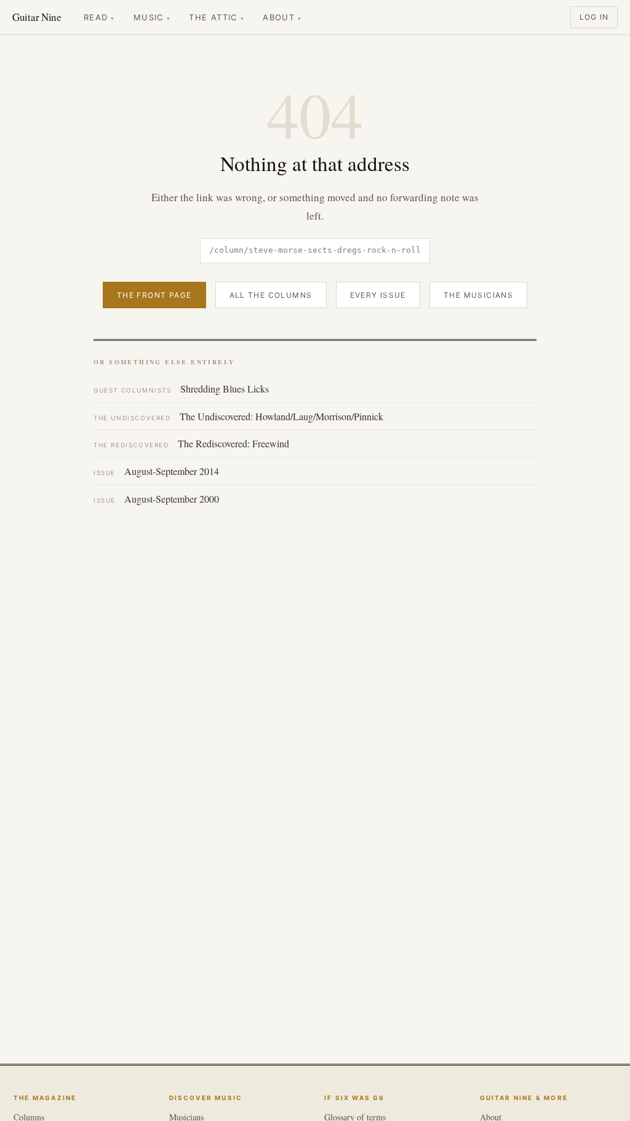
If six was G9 (354, 1097)
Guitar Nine (37, 17)
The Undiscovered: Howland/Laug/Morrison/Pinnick (238, 416)
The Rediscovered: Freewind (191, 443)
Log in (594, 17)
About (282, 17)
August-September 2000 (156, 498)
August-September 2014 (156, 471)
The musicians (478, 295)
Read (99, 17)
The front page (154, 295)
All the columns (271, 295)
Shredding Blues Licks (181, 388)
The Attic (216, 17)
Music (152, 17)
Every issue (378, 295)
